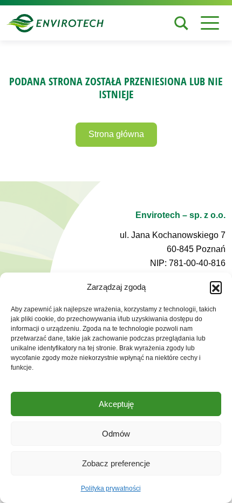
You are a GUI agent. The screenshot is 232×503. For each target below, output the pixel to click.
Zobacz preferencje (116, 463)
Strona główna (116, 134)
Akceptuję (116, 404)
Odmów (116, 433)
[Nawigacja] (210, 23)
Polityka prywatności (111, 488)
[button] (215, 287)
